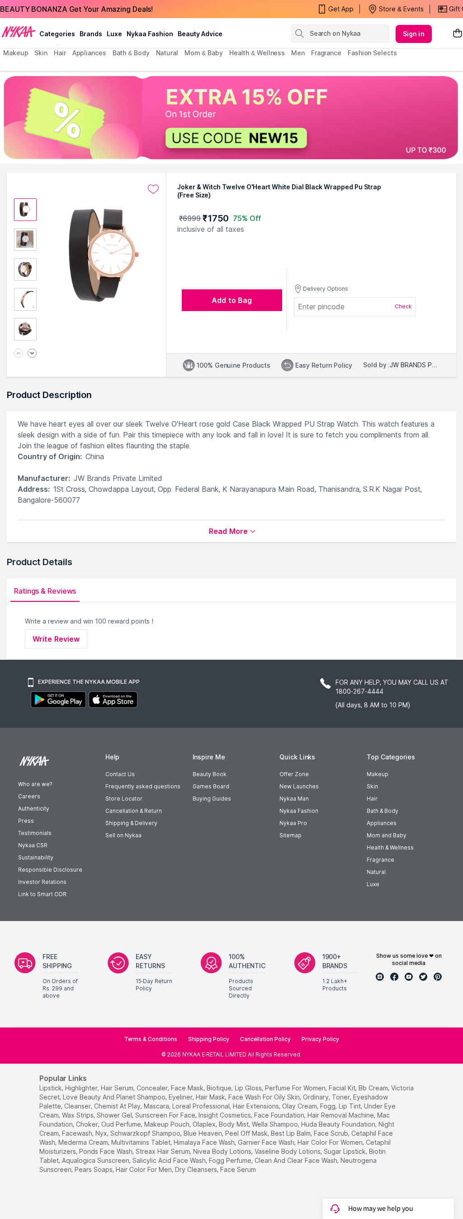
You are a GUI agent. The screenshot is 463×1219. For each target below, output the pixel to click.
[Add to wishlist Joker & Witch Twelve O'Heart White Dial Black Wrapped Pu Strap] (153, 189)
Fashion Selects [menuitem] (372, 53)
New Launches (299, 786)
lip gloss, (249, 1088)
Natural (376, 872)
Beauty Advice (200, 34)
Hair (372, 798)
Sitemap (290, 835)
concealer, (153, 1088)
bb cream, (374, 1088)
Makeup (377, 774)
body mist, (234, 1124)
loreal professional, (201, 1106)
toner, (341, 1097)
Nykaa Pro (293, 823)
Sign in (414, 34)
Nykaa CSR (32, 845)
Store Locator (123, 798)
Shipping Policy (208, 1039)
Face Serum (238, 1169)
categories (57, 34)
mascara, (157, 1106)
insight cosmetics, (225, 1115)
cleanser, (78, 1106)
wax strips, (78, 1115)
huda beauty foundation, (339, 1124)
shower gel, (115, 1115)
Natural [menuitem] (167, 53)
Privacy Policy (320, 1039)
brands (91, 34)
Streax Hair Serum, (163, 1151)
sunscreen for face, (166, 1115)
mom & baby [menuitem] (203, 53)
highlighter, (82, 1088)
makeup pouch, (167, 1124)
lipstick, (51, 1088)
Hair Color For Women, (331, 1142)
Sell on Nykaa (123, 835)
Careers (29, 796)
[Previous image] (18, 354)
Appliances (382, 823)
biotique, (220, 1088)
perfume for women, (296, 1088)
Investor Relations (42, 881)
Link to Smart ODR (42, 894)
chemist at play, (118, 1106)
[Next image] (32, 354)
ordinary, (316, 1097)
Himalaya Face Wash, (205, 1142)
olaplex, (205, 1124)
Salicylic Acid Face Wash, (169, 1160)
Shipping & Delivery (131, 823)
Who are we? (35, 784)
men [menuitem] (298, 53)
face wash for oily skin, (264, 1097)
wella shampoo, (275, 1124)
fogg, (328, 1106)
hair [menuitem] (60, 53)
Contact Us (120, 774)
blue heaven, (203, 1133)
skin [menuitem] (40, 53)
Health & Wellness (390, 847)
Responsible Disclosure (50, 869)
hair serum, (118, 1088)
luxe (114, 34)
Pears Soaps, (94, 1169)
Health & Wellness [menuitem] (257, 53)
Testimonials (35, 833)
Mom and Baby (386, 835)
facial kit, (343, 1088)
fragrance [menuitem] (326, 53)
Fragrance (380, 859)
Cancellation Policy (265, 1039)
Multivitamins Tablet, (141, 1142)
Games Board (211, 786)
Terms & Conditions (150, 1039)
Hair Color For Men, (144, 1169)
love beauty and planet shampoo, (115, 1097)
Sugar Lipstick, (345, 1151)
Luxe (373, 884)
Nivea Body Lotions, (223, 1151)
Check (403, 306)
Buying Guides (212, 798)
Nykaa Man (294, 798)
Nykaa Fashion (150, 34)
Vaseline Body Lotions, (288, 1151)
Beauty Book (210, 774)
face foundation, (280, 1115)
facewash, (78, 1133)
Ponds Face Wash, (106, 1151)
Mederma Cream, (83, 1142)
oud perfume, (121, 1124)
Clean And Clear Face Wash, (297, 1160)
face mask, (188, 1088)
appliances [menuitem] (89, 53)
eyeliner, (181, 1097)
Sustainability (35, 857)
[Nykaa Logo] (18, 31)
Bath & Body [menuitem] (131, 53)
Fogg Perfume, (231, 1160)
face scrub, (332, 1133)
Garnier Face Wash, (267, 1142)
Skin (372, 786)
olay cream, (300, 1106)
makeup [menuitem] (15, 53)
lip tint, (350, 1106)
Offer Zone (294, 774)
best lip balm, (291, 1133)
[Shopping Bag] (457, 34)
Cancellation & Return (133, 810)
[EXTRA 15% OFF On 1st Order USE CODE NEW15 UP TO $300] (231, 117)
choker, (87, 1124)
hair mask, (211, 1097)
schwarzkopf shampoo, (146, 1133)
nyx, (102, 1133)
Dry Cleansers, (196, 1169)
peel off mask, (247, 1133)
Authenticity (33, 808)
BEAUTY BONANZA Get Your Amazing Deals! (76, 9)
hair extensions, (256, 1106)
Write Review (56, 638)
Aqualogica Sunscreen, (96, 1160)
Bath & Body (382, 810)
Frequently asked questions (142, 786)
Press (26, 820)
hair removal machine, (341, 1115)
